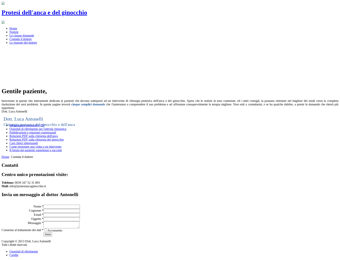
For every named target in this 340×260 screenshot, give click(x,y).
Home (5, 157)
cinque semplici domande (88, 104)
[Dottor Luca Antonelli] (3, 22)
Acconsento (54, 230)
